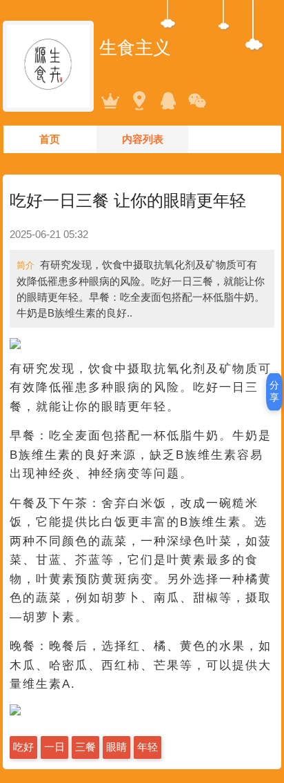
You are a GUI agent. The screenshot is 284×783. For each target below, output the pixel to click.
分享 (274, 391)
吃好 (23, 747)
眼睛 (116, 747)
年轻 (147, 747)
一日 (54, 747)
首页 (49, 139)
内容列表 (142, 139)
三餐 (85, 747)
